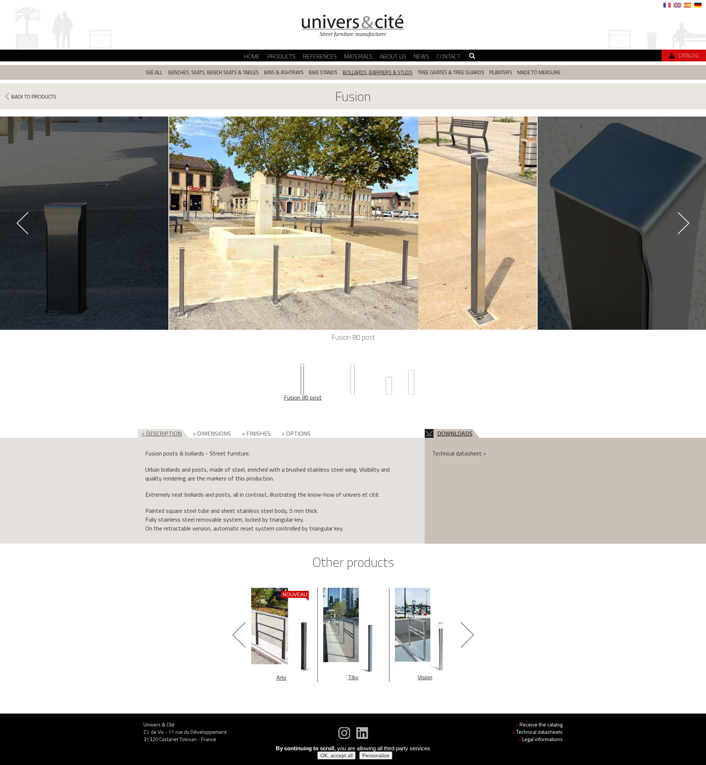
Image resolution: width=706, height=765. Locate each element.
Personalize (375, 755)
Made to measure (538, 72)
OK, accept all (336, 755)
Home (252, 56)
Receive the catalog (539, 724)
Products (281, 56)
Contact (448, 56)
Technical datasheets (537, 732)
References (320, 56)
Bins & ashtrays (284, 72)
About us (393, 56)
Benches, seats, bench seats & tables (213, 72)
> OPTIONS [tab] (296, 433)
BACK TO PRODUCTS (33, 96)
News (421, 56)
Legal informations (540, 739)
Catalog (688, 55)
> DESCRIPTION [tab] (162, 433)
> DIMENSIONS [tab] (212, 433)
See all (154, 72)
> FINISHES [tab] (256, 433)
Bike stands (323, 72)
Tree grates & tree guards (451, 72)
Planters (500, 72)
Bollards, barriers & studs (378, 72)
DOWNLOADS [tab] (455, 433)
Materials (358, 56)
